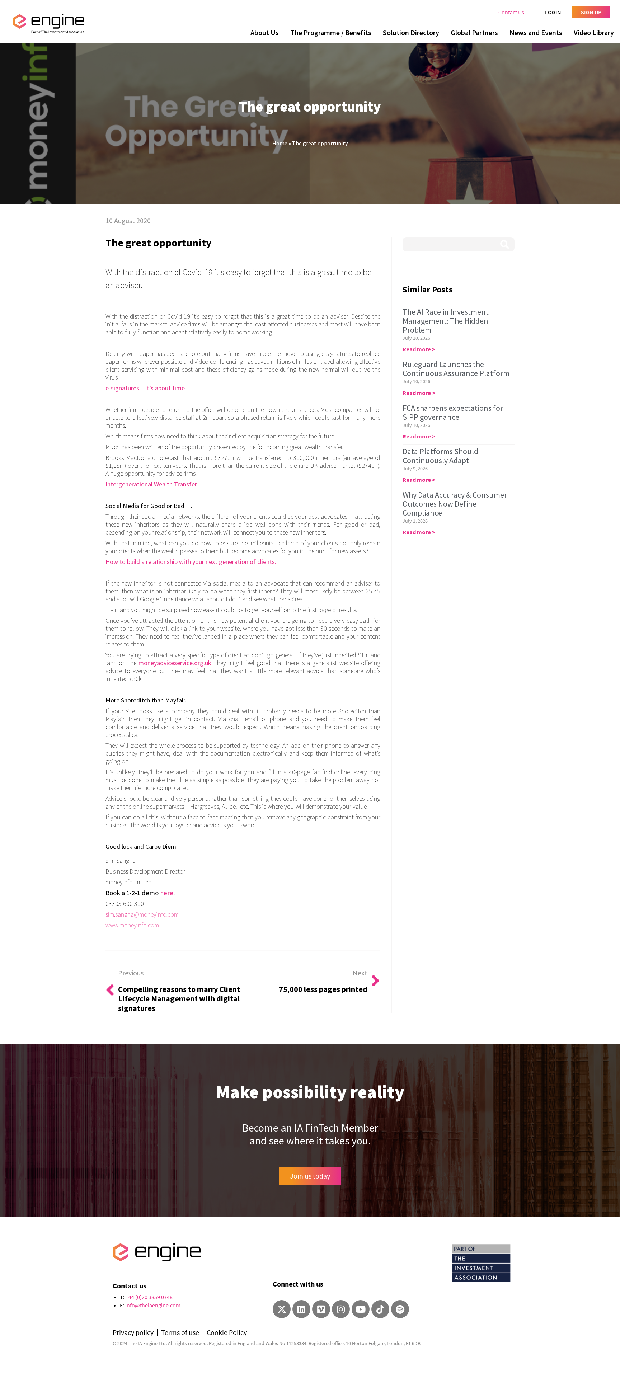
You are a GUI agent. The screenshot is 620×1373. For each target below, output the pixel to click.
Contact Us (511, 12)
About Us (264, 32)
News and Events (535, 32)
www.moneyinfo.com (132, 925)
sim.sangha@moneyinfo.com (142, 914)
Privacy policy (133, 1332)
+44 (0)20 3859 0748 (149, 1297)
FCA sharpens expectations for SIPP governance (453, 412)
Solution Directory (411, 32)
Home (279, 143)
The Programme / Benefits (330, 32)
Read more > (419, 349)
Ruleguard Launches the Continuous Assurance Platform (456, 368)
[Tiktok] (380, 1309)
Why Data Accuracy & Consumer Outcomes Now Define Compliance (455, 504)
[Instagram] (341, 1309)
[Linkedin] (301, 1309)
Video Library (594, 32)
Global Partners (474, 32)
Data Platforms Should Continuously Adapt (440, 455)
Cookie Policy (227, 1332)
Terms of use (180, 1332)
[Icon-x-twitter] (282, 1309)
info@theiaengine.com (152, 1305)
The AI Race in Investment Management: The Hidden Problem (446, 321)
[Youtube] (361, 1309)
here (166, 893)
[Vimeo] (321, 1309)
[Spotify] (400, 1309)
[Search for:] (459, 244)
